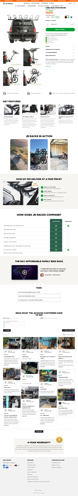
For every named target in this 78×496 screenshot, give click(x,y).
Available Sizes (50, 15)
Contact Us (12, 462)
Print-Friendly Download (57, 33)
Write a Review (70, 331)
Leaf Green (71, 17)
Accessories (31, 467)
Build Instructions (33, 479)
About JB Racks (31, 472)
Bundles (29, 469)
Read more (48, 66)
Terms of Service (57, 467)
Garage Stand (31, 465)
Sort (64, 334)
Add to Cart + (60, 29)
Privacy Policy (56, 465)
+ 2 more (17, 406)
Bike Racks (30, 462)
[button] (60, 9)
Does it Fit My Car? (49, 33)
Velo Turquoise (68, 17)
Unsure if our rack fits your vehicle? (38, 481)
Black (66, 17)
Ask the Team (65, 33)
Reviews (29, 474)
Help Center (6, 462)
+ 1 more (17, 378)
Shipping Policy (56, 462)
